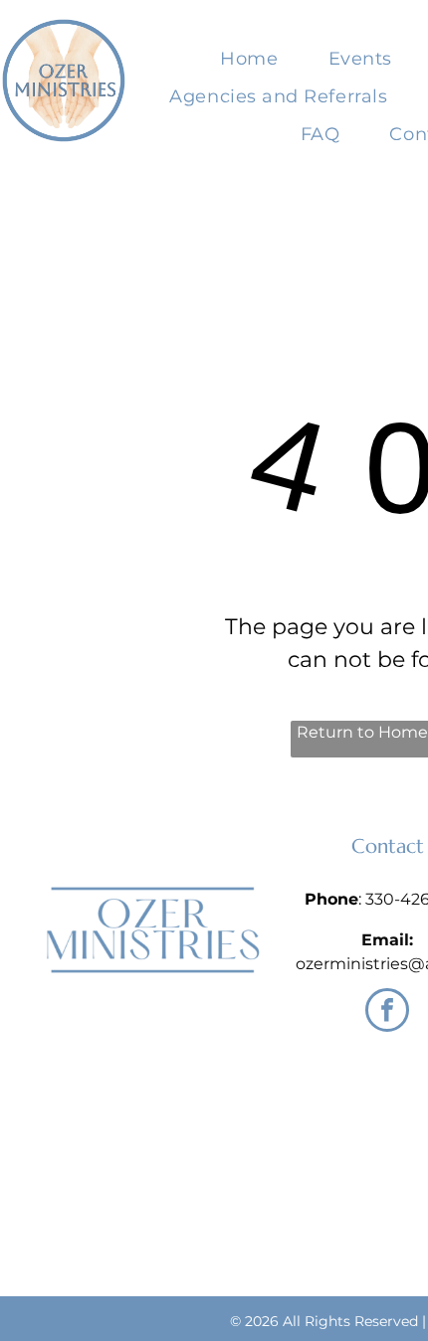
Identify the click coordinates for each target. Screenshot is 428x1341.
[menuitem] (249, 59)
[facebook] (387, 1012)
